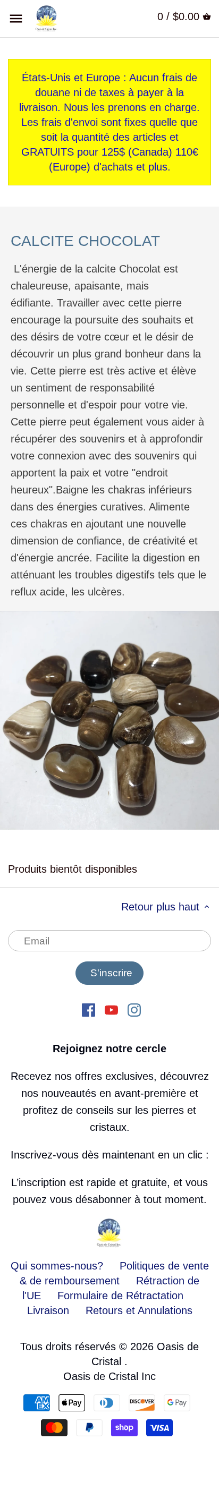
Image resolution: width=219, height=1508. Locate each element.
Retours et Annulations (139, 1310)
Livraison (49, 1310)
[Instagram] (134, 1009)
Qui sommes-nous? (57, 1266)
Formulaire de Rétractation (120, 1295)
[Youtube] (111, 1009)
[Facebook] (88, 1009)
